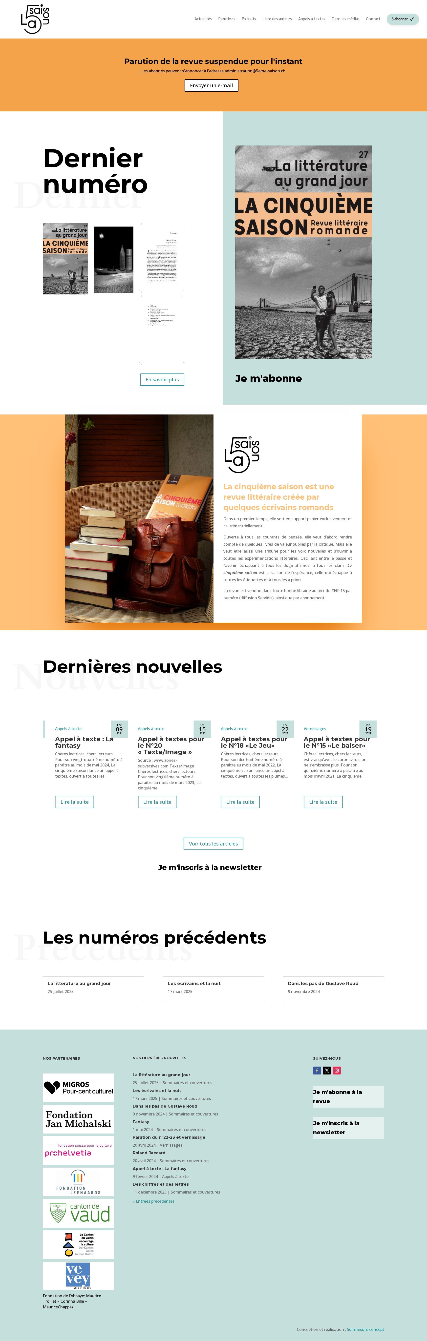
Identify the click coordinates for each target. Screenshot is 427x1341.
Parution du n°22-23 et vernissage (169, 1137)
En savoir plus (162, 379)
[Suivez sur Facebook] (317, 1070)
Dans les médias (346, 18)
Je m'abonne (268, 378)
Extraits (249, 18)
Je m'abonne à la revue (337, 1097)
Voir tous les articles (213, 843)
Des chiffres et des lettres (161, 1184)
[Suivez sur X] (327, 1070)
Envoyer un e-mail (211, 85)
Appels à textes (311, 18)
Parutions (226, 18)
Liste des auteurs (277, 18)
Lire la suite (75, 802)
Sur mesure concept (365, 1329)
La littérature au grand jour (79, 983)
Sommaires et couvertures (187, 1082)
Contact (373, 18)
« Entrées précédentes (153, 1201)
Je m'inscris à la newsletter (210, 867)
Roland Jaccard (149, 1153)
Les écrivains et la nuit (194, 983)
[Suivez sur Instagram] (337, 1070)
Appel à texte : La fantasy (84, 742)
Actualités (203, 18)
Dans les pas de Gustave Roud (323, 983)
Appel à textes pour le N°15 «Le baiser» (337, 742)
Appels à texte (68, 728)
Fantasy (141, 1121)
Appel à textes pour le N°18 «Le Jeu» (254, 742)
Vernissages (315, 728)
